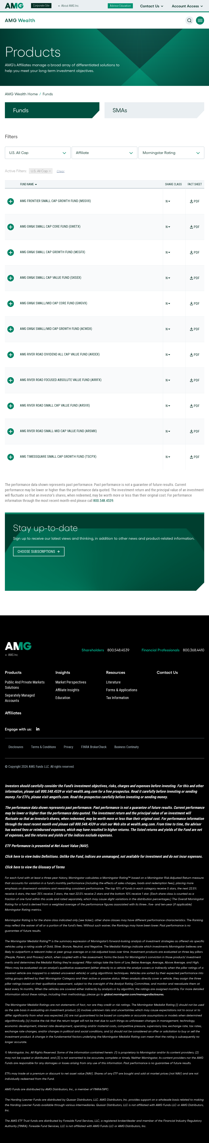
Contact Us (167, 672)
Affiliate (82, 153)
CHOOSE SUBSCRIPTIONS (36, 551)
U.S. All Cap (18, 153)
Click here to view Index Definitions (31, 856)
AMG (20, 20)
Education (63, 698)
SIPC (105, 1089)
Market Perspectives (71, 682)
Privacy (68, 747)
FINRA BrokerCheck (94, 747)
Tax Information (117, 698)
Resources (115, 672)
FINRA (97, 1089)
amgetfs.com (58, 797)
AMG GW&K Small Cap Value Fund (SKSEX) (50, 278)
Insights (63, 672)
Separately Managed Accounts (20, 698)
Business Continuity (126, 747)
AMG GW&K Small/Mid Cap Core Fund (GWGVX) (53, 303)
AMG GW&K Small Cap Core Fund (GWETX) (50, 226)
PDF (196, 201)
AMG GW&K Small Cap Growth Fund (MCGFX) (52, 252)
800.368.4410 (193, 650)
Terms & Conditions (43, 747)
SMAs (120, 110)
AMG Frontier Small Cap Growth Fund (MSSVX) (55, 201)
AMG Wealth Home (21, 94)
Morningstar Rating (159, 153)
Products (13, 672)
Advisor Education (120, 5)
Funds (21, 110)
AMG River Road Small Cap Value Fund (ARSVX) (55, 405)
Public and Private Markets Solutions (25, 685)
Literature (113, 682)
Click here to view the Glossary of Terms (34, 867)
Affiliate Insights (67, 690)
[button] (200, 20)
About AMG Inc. (70, 5)
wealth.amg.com (85, 791)
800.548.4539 (103, 500)
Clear (61, 171)
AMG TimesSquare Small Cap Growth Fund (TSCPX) (58, 457)
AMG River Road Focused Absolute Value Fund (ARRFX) (60, 380)
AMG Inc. (13, 654)
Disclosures (15, 747)
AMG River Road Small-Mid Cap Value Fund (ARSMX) (58, 431)
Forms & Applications (121, 690)
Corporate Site (41, 5)
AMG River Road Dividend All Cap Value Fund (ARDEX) (60, 354)
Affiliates (13, 713)
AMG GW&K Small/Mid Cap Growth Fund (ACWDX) (56, 329)
